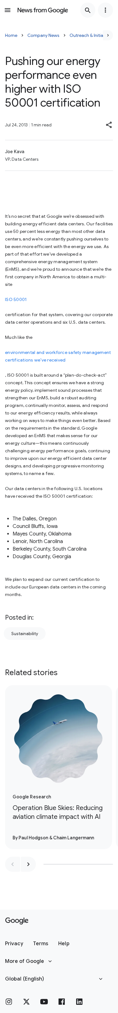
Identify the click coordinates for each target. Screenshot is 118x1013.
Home (11, 35)
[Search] (87, 10)
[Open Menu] (7, 10)
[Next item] (28, 864)
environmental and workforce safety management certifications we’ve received (58, 356)
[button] (109, 124)
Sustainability (24, 633)
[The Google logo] (17, 921)
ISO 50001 (15, 299)
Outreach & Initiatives (91, 35)
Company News (43, 35)
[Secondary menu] (105, 10)
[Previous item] (12, 864)
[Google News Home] (43, 10)
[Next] (108, 35)
